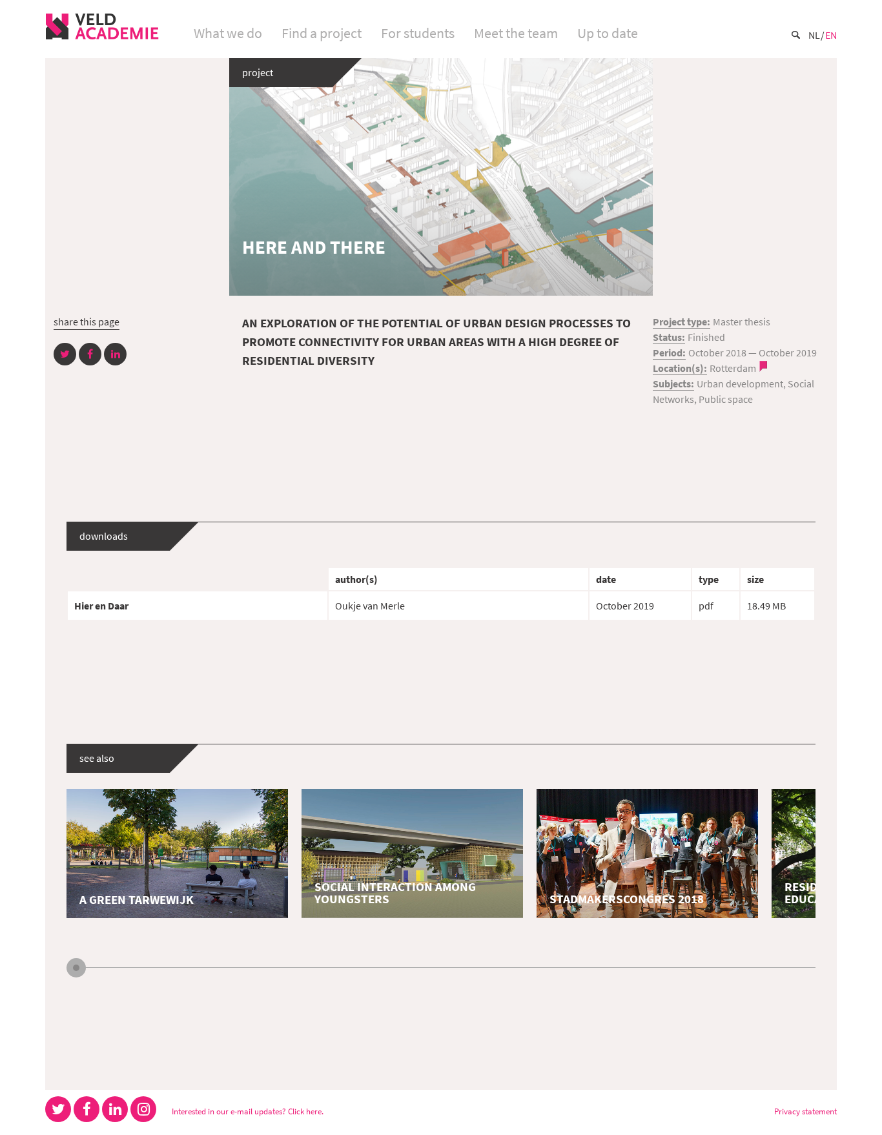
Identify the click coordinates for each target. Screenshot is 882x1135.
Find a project (322, 33)
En (831, 34)
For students (418, 33)
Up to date (607, 33)
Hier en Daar (101, 605)
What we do (228, 33)
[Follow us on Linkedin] (115, 1109)
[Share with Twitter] (65, 354)
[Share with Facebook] (90, 354)
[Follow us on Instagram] (143, 1109)
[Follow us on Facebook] (86, 1109)
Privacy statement (805, 1111)
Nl (814, 34)
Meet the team (516, 33)
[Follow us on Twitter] (58, 1109)
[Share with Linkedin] (115, 354)
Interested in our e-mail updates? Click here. (247, 1111)
